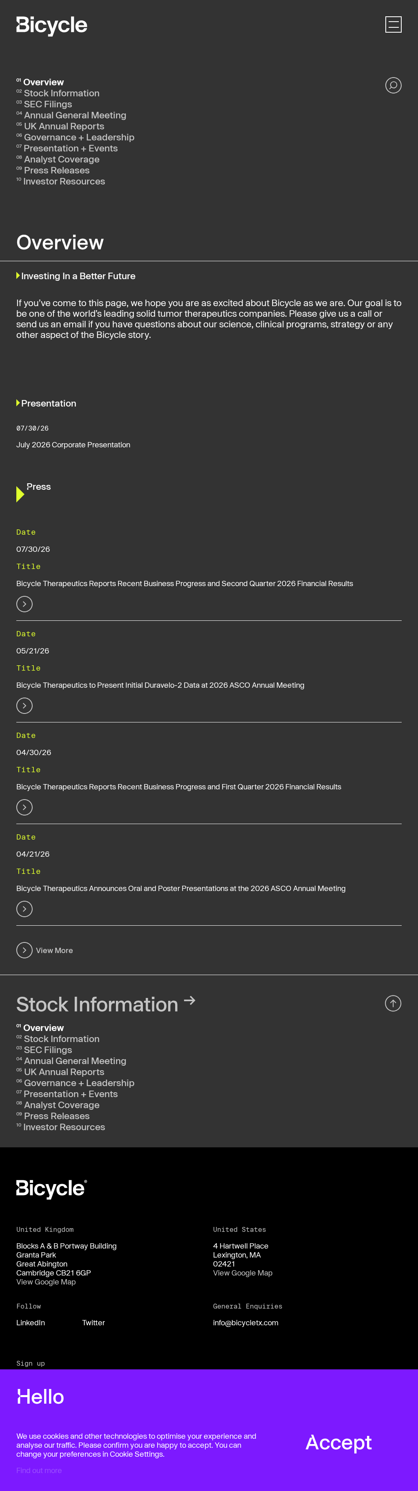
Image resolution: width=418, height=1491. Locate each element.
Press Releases (57, 169)
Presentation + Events (71, 147)
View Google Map (46, 1281)
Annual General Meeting (75, 114)
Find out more (39, 1470)
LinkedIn (30, 1322)
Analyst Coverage (62, 158)
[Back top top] (393, 1003)
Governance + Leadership (79, 136)
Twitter (93, 1322)
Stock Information (62, 92)
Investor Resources (64, 180)
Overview (43, 81)
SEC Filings (48, 103)
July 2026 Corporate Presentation (73, 444)
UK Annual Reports (64, 125)
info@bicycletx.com (245, 1322)
